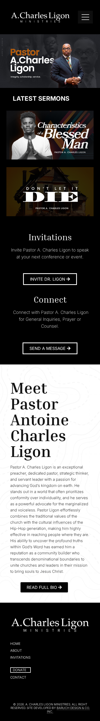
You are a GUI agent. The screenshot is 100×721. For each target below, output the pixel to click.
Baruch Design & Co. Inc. (68, 709)
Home (15, 644)
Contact (18, 677)
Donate (19, 670)
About (16, 650)
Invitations (20, 657)
